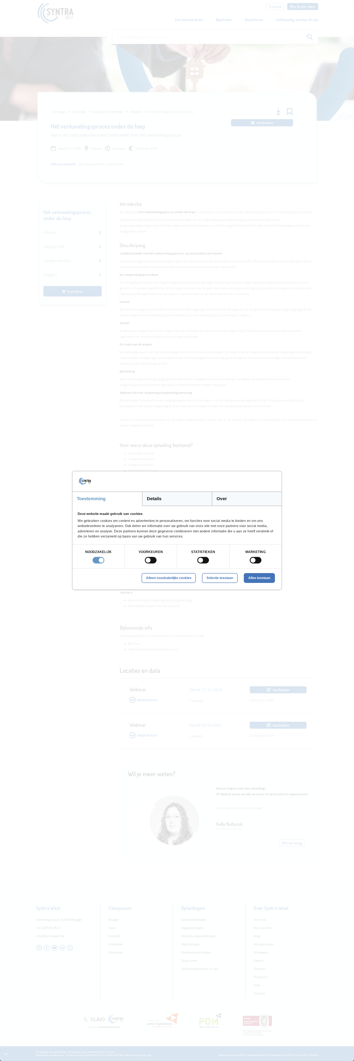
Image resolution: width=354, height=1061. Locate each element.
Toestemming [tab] (91, 498)
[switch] (151, 560)
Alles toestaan (259, 578)
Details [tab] (154, 498)
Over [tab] (222, 498)
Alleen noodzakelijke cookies (168, 578)
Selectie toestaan (219, 578)
